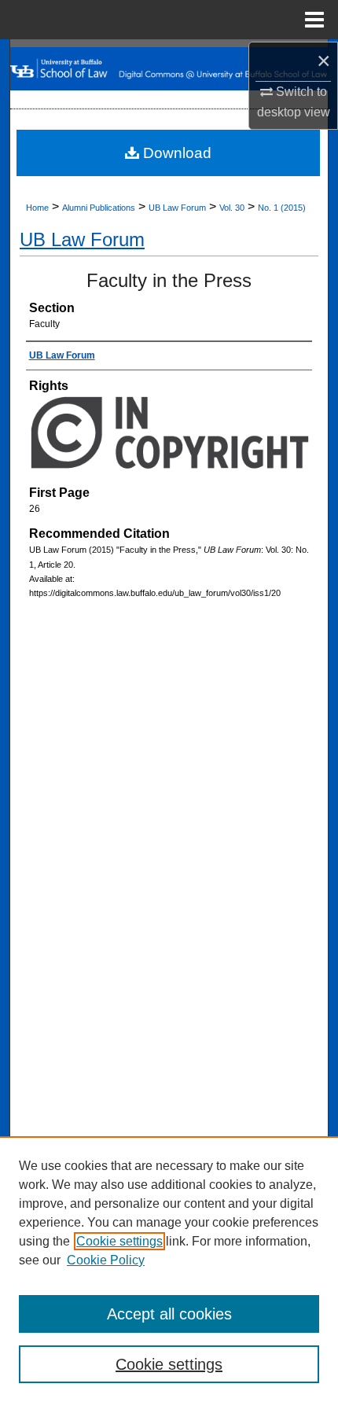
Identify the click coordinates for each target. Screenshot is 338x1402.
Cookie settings (119, 1241)
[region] (169, 1269)
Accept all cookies (169, 1314)
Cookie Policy (106, 1260)
